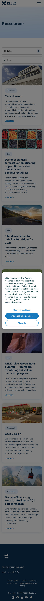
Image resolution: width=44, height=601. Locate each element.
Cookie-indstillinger (22, 310)
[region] (22, 300)
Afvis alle (22, 323)
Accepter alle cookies (22, 315)
